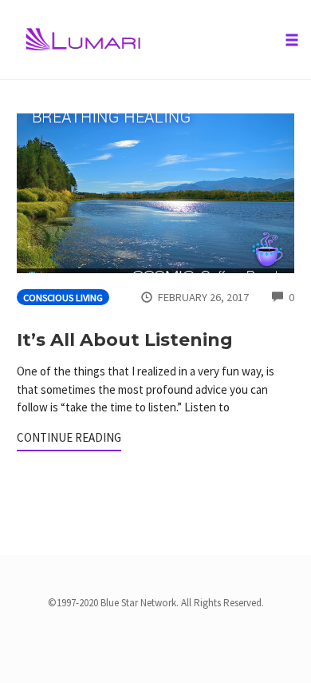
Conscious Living (63, 298)
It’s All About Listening (125, 340)
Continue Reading (69, 437)
